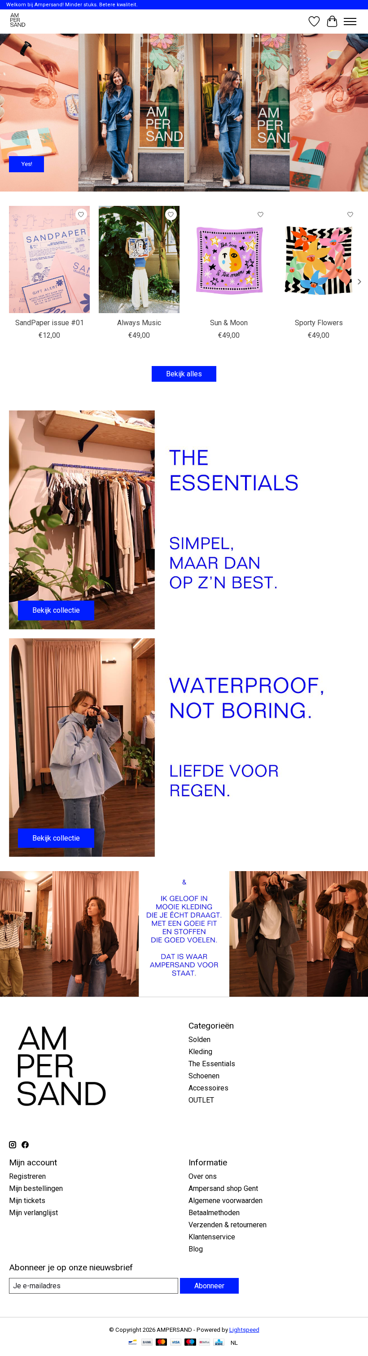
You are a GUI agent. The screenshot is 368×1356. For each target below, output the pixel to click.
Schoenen (203, 1076)
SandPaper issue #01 (49, 323)
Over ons (202, 1176)
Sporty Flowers (319, 323)
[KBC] (218, 1343)
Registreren (27, 1176)
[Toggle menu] (350, 22)
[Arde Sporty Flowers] (318, 259)
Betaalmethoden (214, 1212)
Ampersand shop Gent (223, 1188)
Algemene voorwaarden (225, 1200)
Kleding (200, 1051)
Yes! (26, 164)
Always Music (139, 323)
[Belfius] (204, 1343)
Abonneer (209, 1286)
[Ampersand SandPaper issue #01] (49, 259)
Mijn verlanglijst (33, 1212)
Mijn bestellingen (36, 1188)
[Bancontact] (132, 1343)
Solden (199, 1039)
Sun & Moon (229, 323)
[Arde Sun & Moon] (228, 259)
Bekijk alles (184, 374)
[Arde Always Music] (139, 259)
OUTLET (201, 1100)
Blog (195, 1249)
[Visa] (176, 1343)
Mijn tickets (27, 1200)
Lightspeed (244, 1329)
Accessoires (208, 1088)
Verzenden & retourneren (227, 1225)
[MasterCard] (161, 1343)
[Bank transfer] (147, 1343)
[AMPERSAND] (18, 21)
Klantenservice (211, 1237)
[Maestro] (190, 1343)
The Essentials (211, 1064)
